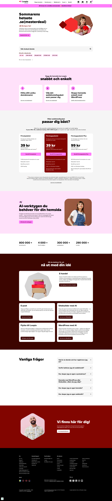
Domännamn (48, 2)
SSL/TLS (84, 460)
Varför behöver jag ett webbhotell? (71, 368)
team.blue (29, 491)
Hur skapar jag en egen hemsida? (71, 388)
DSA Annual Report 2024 (24, 471)
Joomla (58, 466)
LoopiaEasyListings (73, 463)
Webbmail (34, 465)
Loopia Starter (72, 466)
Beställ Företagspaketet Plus (81, 154)
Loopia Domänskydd (74, 458)
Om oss (20, 458)
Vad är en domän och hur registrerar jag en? (73, 361)
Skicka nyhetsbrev (86, 458)
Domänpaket (59, 461)
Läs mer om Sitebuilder (65, 317)
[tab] (56, 59)
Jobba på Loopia (22, 466)
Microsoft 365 (72, 468)
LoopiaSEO (72, 461)
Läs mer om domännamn (26, 100)
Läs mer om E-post (26, 317)
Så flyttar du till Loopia (27, 338)
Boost (58, 458)
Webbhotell (57, 2)
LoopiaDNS (59, 470)
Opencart (72, 470)
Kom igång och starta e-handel (68, 285)
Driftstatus (34, 460)
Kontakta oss (34, 463)
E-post (64, 2)
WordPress (84, 465)
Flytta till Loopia (60, 465)
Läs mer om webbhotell (51, 100)
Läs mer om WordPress (65, 338)
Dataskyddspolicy (22, 463)
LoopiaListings (73, 460)
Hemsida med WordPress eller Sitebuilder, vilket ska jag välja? (70, 381)
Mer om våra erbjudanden (25, 59)
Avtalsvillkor (21, 465)
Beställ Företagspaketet (56, 154)
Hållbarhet (21, 461)
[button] (90, 48)
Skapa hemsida (38, 2)
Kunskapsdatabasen (63, 431)
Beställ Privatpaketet (31, 154)
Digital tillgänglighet (23, 470)
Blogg (20, 460)
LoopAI (58, 468)
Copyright (21, 468)
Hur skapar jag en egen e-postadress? (72, 374)
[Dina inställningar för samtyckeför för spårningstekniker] (2, 499)
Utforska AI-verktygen (26, 222)
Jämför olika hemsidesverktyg (78, 100)
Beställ (70, 2)
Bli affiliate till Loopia (48, 461)
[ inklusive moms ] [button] (53, 481)
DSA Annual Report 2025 (24, 473)
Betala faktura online (36, 461)
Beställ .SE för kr (24, 35)
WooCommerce (85, 466)
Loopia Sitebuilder (73, 465)
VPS (83, 461)
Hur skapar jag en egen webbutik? (71, 394)
